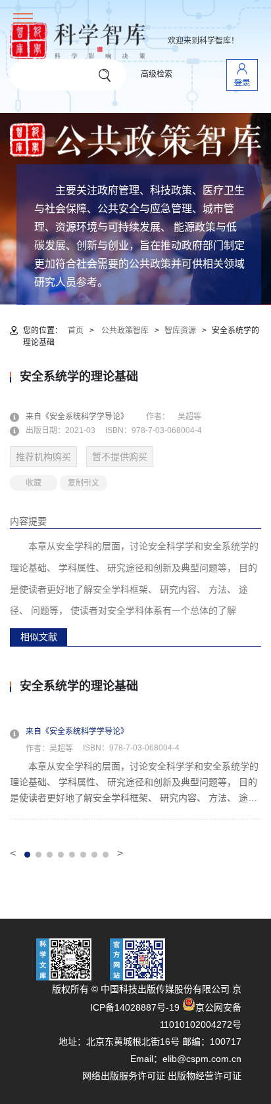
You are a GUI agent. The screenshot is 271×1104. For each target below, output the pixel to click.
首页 (76, 330)
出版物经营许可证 (204, 1075)
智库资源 (180, 330)
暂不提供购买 (119, 456)
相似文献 (38, 637)
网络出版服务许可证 (123, 1075)
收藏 (33, 483)
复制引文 (83, 483)
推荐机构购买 (43, 456)
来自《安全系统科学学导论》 (85, 416)
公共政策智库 (125, 330)
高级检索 (156, 74)
